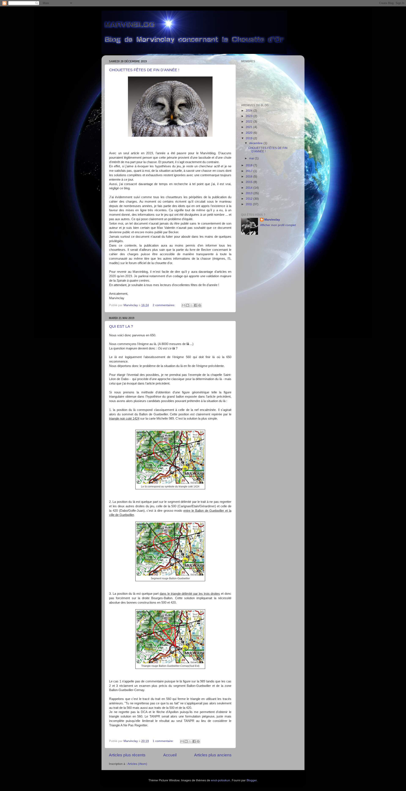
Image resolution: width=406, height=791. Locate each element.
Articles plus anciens (213, 755)
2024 (249, 110)
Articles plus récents (127, 755)
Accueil (170, 755)
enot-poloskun (220, 780)
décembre (256, 143)
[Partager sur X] (191, 305)
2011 (249, 204)
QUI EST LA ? (121, 326)
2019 (249, 138)
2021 (249, 127)
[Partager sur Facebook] (195, 305)
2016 (249, 176)
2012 (249, 198)
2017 (249, 171)
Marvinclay (272, 219)
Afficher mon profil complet (278, 225)
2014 (249, 187)
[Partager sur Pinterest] (200, 305)
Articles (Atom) (137, 763)
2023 (249, 116)
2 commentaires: (164, 305)
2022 (249, 121)
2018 (249, 165)
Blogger (252, 780)
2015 (249, 182)
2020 (249, 132)
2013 (249, 193)
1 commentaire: (163, 741)
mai (252, 158)
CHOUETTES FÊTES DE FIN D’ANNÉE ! (144, 70)
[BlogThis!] (187, 305)
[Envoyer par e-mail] (183, 305)
